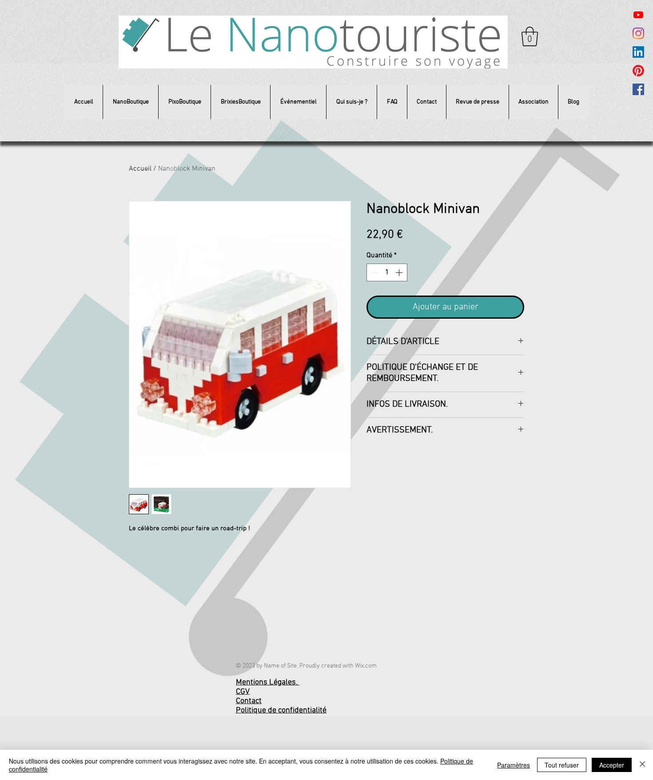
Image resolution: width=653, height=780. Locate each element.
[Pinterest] (638, 70)
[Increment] (400, 272)
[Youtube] (638, 14)
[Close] (642, 765)
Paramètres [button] (513, 764)
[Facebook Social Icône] (638, 89)
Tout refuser (562, 764)
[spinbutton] (387, 272)
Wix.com (366, 666)
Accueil (140, 168)
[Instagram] (638, 33)
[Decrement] (374, 272)
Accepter (611, 764)
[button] (530, 36)
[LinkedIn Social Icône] (638, 52)
